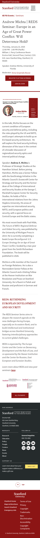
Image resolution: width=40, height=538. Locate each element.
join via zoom (20, 84)
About (4, 456)
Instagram (24, 448)
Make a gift (31, 466)
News (4, 450)
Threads (33, 448)
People (4, 444)
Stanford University (10, 1)
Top (23, 485)
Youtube (33, 443)
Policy (4, 441)
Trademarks (25, 512)
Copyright (24, 508)
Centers (5, 447)
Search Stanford (10, 507)
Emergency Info (10, 510)
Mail (24, 443)
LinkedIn (28, 448)
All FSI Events (8, 15)
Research (5, 436)
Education (5, 438)
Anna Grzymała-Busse (21, 72)
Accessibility (25, 522)
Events (4, 453)
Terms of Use (25, 501)
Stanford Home (10, 501)
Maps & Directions (11, 504)
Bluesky (28, 443)
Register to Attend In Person (20, 78)
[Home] (15, 7)
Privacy (23, 505)
